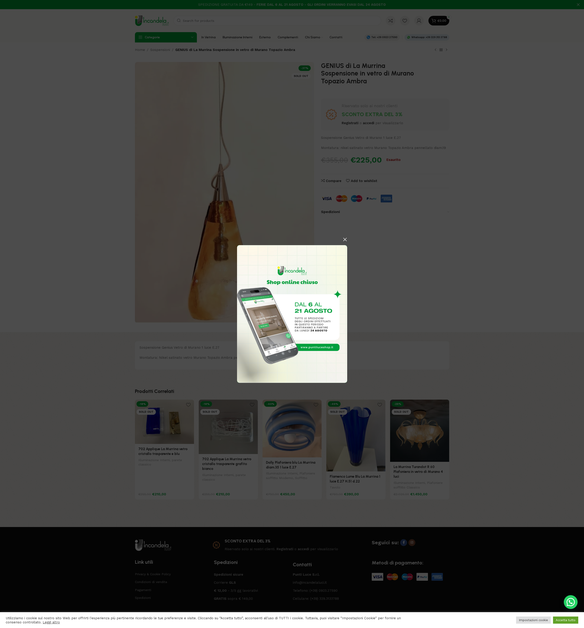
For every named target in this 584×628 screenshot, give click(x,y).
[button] (571, 602)
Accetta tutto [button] (566, 620)
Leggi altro (51, 622)
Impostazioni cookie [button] (533, 620)
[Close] (345, 239)
